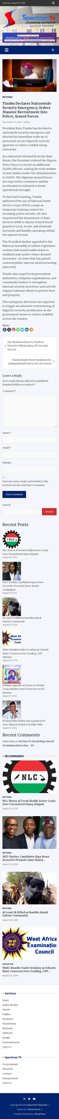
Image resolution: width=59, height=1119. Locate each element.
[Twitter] (29, 1098)
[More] (31, 330)
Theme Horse (33, 1109)
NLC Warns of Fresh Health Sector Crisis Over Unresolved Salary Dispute (29, 802)
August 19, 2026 (10, 808)
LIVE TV (6, 1047)
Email (6, 447)
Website (6, 462)
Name (6, 432)
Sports (6, 1009)
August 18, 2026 (10, 919)
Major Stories (10, 1004)
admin (27, 122)
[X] (9, 330)
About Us (7, 1068)
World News (9, 1023)
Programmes (10, 1064)
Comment (9, 391)
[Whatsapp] (18, 330)
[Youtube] (34, 1098)
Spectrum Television (37, 1104)
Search (6, 504)
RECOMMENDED (14, 756)
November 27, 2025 (11, 122)
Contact (6, 1073)
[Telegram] (22, 330)
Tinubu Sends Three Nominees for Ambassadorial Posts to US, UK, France (29, 361)
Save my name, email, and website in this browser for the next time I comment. (25, 483)
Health (6, 1037)
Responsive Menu (53, 3)
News (5, 1000)
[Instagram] (13, 330)
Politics (6, 1014)
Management (10, 1078)
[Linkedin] (27, 330)
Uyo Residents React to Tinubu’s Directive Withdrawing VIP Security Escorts (28, 346)
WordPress (40, 1113)
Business (7, 1028)
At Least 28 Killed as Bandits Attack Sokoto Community (25, 914)
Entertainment (10, 1042)
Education (7, 964)
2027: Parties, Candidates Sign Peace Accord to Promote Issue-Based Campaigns (25, 860)
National (7, 96)
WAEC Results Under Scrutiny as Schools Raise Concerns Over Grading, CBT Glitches (29, 971)
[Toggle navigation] (6, 50)
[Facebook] (5, 330)
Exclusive (7, 1018)
